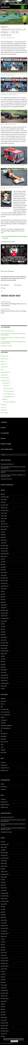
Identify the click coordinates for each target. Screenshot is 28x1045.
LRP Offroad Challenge (8, 402)
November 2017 (4, 580)
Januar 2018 (3, 575)
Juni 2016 (3, 626)
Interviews (3, 366)
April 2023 (3, 502)
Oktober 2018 (4, 551)
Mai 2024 (3, 494)
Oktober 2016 (4, 615)
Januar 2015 (3, 672)
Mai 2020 (3, 521)
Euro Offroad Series (8, 391)
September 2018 (5, 553)
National (4, 399)
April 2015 (3, 664)
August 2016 (4, 621)
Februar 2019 (4, 540)
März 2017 (3, 602)
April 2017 (3, 599)
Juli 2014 (3, 688)
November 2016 (4, 613)
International (5, 383)
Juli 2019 (3, 532)
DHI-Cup (5, 385)
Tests (2, 407)
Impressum (3, 789)
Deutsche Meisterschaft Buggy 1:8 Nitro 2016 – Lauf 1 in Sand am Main (14, 303)
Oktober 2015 (4, 648)
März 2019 (3, 537)
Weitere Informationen (19, 1039)
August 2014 (4, 686)
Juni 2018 (3, 561)
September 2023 (5, 496)
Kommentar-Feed (5, 767)
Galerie (2, 784)
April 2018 (3, 567)
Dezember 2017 (4, 578)
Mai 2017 (3, 596)
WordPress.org (4, 770)
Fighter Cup (4, 295)
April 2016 (3, 632)
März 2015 (3, 667)
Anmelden (3, 762)
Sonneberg (11, 295)
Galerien (3, 364)
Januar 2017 (3, 607)
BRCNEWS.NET (5, 7)
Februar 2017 (4, 605)
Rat (1, 369)
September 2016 (5, 618)
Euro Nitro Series (7, 388)
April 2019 (3, 534)
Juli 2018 (3, 559)
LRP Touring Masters (8, 396)
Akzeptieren (14, 1041)
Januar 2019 (3, 542)
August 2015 (4, 653)
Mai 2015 (3, 661)
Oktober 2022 (4, 507)
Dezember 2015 (4, 642)
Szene (2, 404)
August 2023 (4, 499)
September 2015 (5, 650)
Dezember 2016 (4, 610)
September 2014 (5, 683)
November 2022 (4, 505)
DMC (2, 361)
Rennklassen (4, 375)
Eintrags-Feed (4, 765)
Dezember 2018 (4, 545)
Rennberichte (4, 26)
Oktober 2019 (4, 523)
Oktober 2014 (4, 680)
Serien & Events (4, 380)
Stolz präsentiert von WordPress (7, 1043)
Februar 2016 (4, 637)
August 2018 (4, 556)
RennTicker (3, 377)
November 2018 (4, 548)
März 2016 (3, 634)
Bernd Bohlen (11, 37)
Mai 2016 (3, 629)
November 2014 (4, 677)
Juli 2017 (3, 591)
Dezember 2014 (4, 675)
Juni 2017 (3, 594)
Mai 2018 (3, 564)
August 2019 (4, 529)
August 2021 (4, 515)
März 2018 (3, 569)
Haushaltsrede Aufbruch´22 (7, 330)
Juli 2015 (3, 656)
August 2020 (4, 518)
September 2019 (5, 526)
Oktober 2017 (4, 583)
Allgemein (3, 356)
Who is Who (3, 412)
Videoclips (3, 410)
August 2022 (4, 513)
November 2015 (4, 645)
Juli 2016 (3, 623)
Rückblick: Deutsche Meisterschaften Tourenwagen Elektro (13, 311)
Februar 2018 (4, 572)
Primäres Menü (26, 7)
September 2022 (5, 510)
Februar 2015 (4, 669)
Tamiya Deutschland (9, 271)
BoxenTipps (3, 358)
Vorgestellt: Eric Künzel (6, 345)
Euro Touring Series (8, 393)
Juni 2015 (3, 659)
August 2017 (4, 588)
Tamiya (18, 295)
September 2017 (5, 586)
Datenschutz (4, 786)
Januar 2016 (3, 640)
